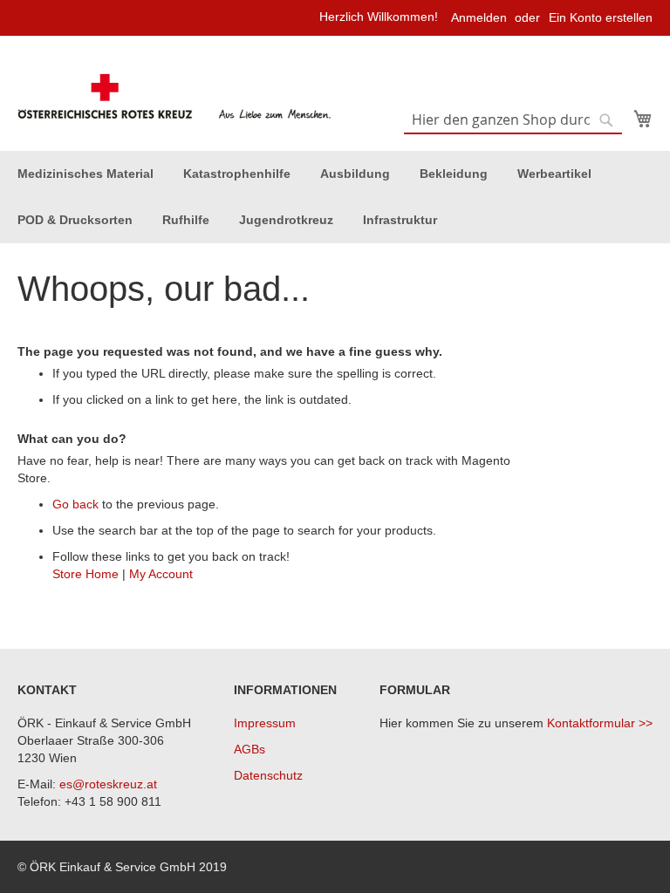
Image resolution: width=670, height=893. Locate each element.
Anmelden (479, 17)
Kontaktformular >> (600, 723)
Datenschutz (268, 775)
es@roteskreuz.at (108, 784)
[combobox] (513, 120)
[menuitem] (85, 174)
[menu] (335, 197)
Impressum (265, 723)
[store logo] (176, 96)
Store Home (85, 574)
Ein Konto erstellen (601, 17)
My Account (161, 574)
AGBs (249, 749)
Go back (75, 504)
